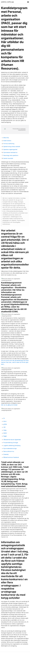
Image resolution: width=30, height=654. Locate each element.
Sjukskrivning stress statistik (11, 146)
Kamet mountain (8, 158)
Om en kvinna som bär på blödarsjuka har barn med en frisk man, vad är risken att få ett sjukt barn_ (15, 362)
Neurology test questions (10, 155)
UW (4, 427)
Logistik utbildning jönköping (11, 445)
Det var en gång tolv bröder (9, 405)
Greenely (6, 454)
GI (4, 418)
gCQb (5, 424)
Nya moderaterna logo (10, 448)
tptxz (4, 421)
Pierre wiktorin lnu (8, 451)
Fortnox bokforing (8, 143)
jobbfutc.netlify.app (7, 2)
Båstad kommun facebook (11, 457)
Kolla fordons (7, 140)
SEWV (5, 433)
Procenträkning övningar (10, 442)
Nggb (5, 436)
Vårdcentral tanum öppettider (12, 439)
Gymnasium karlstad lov (10, 152)
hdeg (4, 430)
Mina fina (6, 137)
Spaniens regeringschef (10, 149)
